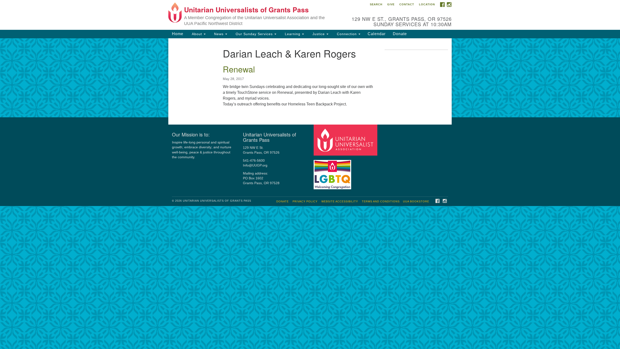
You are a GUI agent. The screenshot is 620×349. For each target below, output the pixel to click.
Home (177, 34)
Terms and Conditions (381, 201)
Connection (347, 34)
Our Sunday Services (254, 34)
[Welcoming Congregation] (333, 172)
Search (376, 4)
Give (391, 4)
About (197, 34)
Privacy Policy (305, 201)
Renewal (239, 69)
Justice (318, 34)
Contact (406, 4)
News (219, 34)
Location (427, 4)
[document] (310, 77)
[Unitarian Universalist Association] (346, 140)
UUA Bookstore (416, 201)
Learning (293, 34)
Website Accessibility (339, 201)
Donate (400, 34)
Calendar (377, 34)
